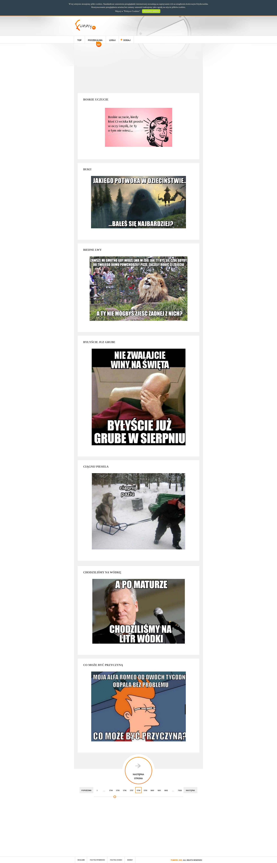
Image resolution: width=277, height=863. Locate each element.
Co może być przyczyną (103, 665)
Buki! (87, 169)
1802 (166, 790)
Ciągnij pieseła (96, 466)
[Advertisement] (138, 69)
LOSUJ (112, 40)
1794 (111, 790)
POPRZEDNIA (86, 790)
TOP (79, 40)
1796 (124, 790)
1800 (152, 790)
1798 (138, 790)
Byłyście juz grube (99, 342)
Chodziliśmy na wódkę (102, 572)
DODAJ (126, 40)
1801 (159, 790)
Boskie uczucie (95, 99)
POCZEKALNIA (95, 40)
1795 (118, 790)
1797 (131, 790)
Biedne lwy (92, 249)
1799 (145, 790)
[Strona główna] (85, 29)
